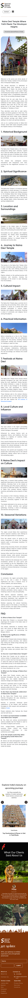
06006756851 (18, 974)
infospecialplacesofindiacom (21, 977)
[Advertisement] (14, 762)
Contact (6, 11)
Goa (2, 987)
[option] (14, 820)
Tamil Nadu (14, 830)
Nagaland (4, 993)
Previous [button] (2, 802)
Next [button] (26, 802)
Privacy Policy (18, 983)
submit (18, 965)
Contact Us (5, 977)
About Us (4, 974)
